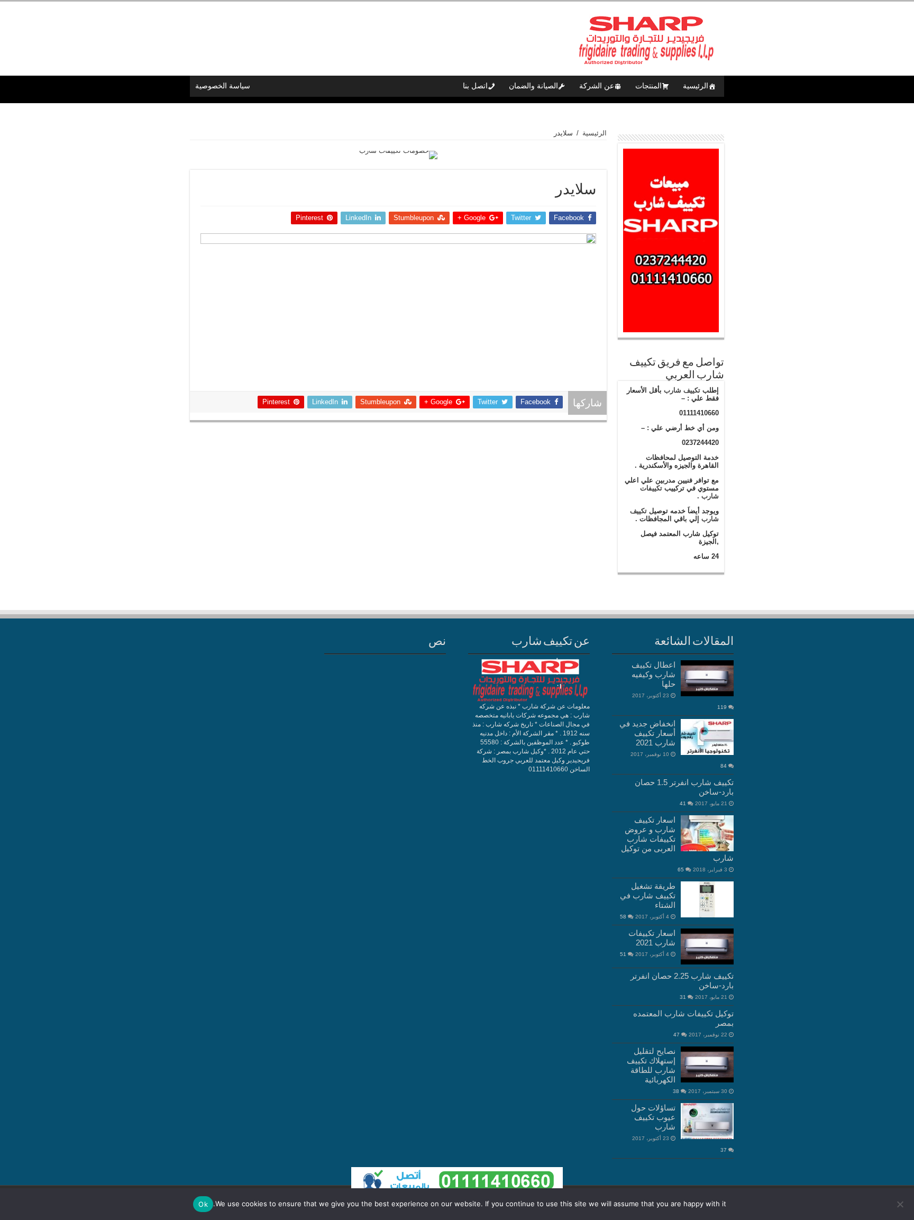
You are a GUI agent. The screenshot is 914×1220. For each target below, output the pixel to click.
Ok (203, 1204)
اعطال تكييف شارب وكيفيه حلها (653, 674)
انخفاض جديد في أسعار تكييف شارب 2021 (647, 733)
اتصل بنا (475, 86)
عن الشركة (596, 86)
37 (723, 1150)
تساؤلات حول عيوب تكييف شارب (653, 1117)
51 (623, 954)
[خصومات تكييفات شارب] (398, 154)
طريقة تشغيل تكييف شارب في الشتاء (647, 895)
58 (623, 916)
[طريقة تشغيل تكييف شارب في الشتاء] (707, 899)
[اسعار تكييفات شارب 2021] (707, 946)
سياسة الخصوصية (222, 86)
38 (676, 1091)
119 (722, 707)
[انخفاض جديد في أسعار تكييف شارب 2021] (707, 737)
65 (681, 869)
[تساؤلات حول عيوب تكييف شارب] (707, 1121)
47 (676, 1034)
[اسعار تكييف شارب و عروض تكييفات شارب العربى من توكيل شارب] (707, 833)
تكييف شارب (682, 390)
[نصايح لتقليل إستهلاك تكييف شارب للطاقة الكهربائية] (707, 1064)
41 (683, 803)
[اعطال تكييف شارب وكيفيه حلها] (707, 678)
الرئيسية (695, 86)
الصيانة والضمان (533, 86)
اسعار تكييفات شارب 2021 (651, 937)
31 (683, 997)
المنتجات (648, 86)
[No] (900, 1204)
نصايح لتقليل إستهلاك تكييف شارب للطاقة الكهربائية (651, 1065)
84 (723, 766)
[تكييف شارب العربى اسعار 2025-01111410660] (644, 36)
